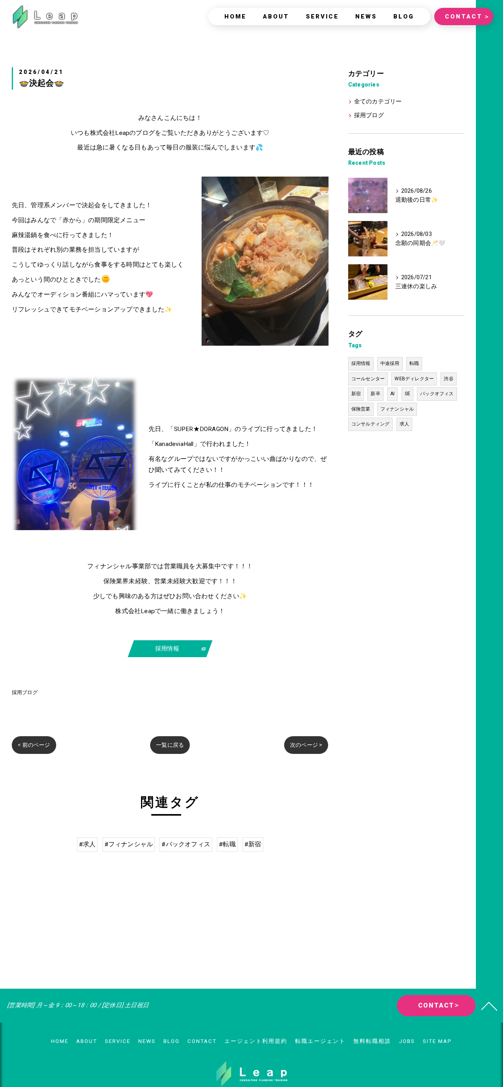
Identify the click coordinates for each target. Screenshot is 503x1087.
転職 (414, 363)
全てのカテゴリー (378, 101)
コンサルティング (370, 424)
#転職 (227, 844)
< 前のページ (34, 745)
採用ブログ (25, 692)
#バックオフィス (186, 844)
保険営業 (361, 409)
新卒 (375, 393)
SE (407, 393)
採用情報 (361, 363)
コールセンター (368, 378)
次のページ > (306, 745)
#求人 (87, 844)
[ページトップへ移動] (489, 1005)
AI (392, 393)
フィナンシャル (397, 409)
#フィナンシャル (129, 844)
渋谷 (448, 378)
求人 (404, 424)
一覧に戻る (170, 745)
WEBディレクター (414, 378)
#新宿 (252, 844)
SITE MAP (437, 1041)
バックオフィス (436, 393)
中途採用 (390, 363)
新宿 (356, 393)
